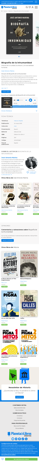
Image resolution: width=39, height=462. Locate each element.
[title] (19, 434)
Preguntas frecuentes (19, 420)
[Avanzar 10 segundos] (34, 100)
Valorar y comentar (8, 240)
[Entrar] (32, 7)
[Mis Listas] (29, 7)
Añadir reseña (6, 91)
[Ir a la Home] (1, 11)
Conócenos (19, 415)
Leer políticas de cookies (8, 454)
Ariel (15, 126)
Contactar (19, 418)
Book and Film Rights (19, 426)
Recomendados (19, 410)
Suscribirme (19, 397)
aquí (22, 3)
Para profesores (20, 428)
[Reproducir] (30, 100)
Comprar (4, 214)
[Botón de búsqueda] (27, 7)
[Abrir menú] (36, 7)
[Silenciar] (15, 100)
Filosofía (21, 120)
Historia (16, 120)
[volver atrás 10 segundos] (26, 100)
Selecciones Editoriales (19, 407)
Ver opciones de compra (21, 459)
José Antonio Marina (9, 157)
